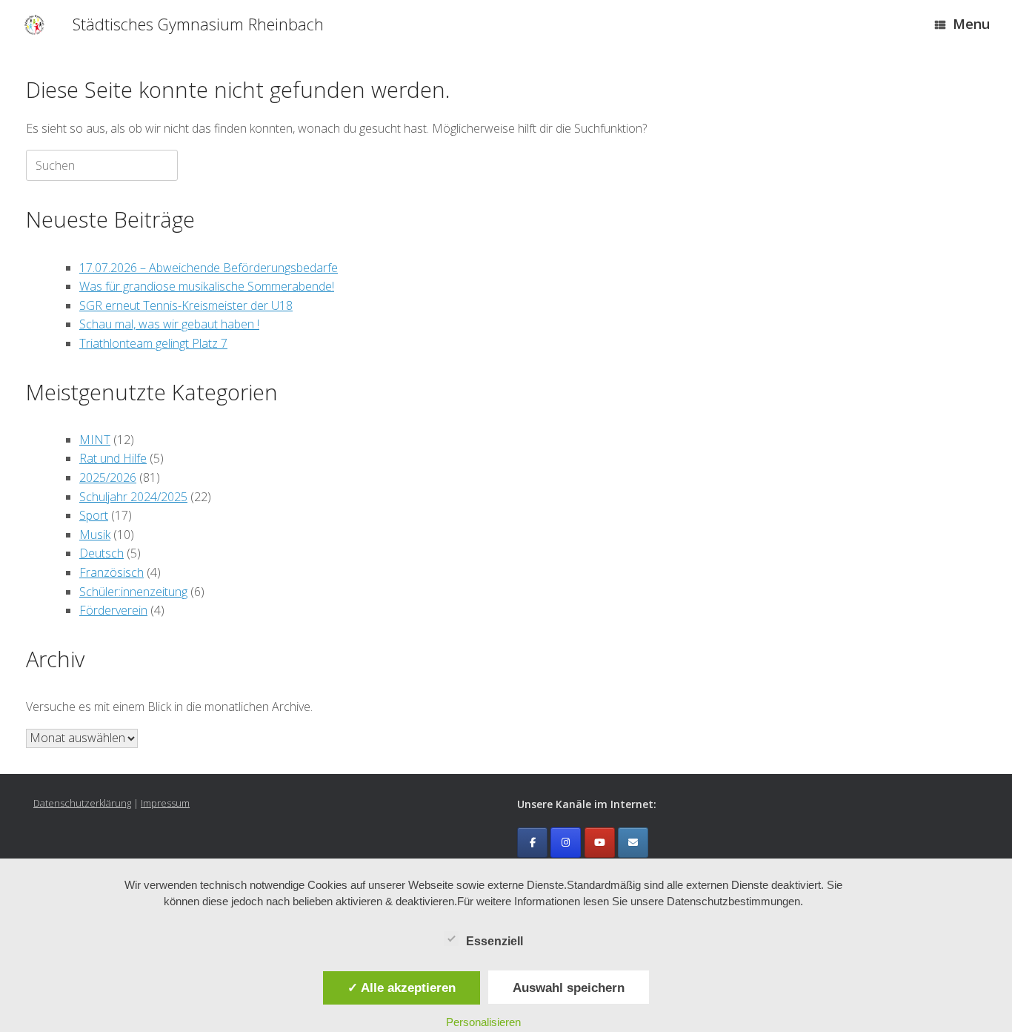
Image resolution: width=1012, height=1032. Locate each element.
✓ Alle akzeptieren (401, 987)
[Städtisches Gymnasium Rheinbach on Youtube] (600, 842)
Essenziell (494, 941)
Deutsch (101, 553)
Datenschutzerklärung (82, 803)
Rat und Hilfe (113, 458)
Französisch (111, 572)
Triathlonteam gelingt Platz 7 (153, 343)
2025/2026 (107, 477)
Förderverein (113, 610)
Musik (94, 534)
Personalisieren (483, 1022)
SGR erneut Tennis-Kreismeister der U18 (186, 305)
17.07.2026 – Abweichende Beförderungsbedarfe (208, 267)
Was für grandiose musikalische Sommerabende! (206, 286)
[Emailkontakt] (633, 842)
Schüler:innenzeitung (133, 591)
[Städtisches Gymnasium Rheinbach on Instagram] (565, 842)
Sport (93, 515)
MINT (94, 439)
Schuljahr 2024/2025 (133, 497)
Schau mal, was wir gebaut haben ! (169, 324)
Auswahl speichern (569, 987)
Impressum (165, 803)
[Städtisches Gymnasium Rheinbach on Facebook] (532, 842)
